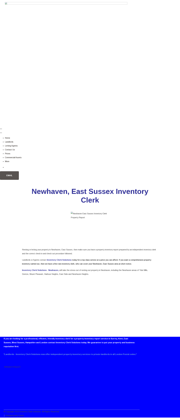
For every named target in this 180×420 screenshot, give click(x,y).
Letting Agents (11, 146)
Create (21, 415)
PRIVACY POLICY (12, 367)
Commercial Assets (13, 157)
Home (7, 138)
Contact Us (10, 150)
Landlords (9, 142)
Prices (7, 154)
